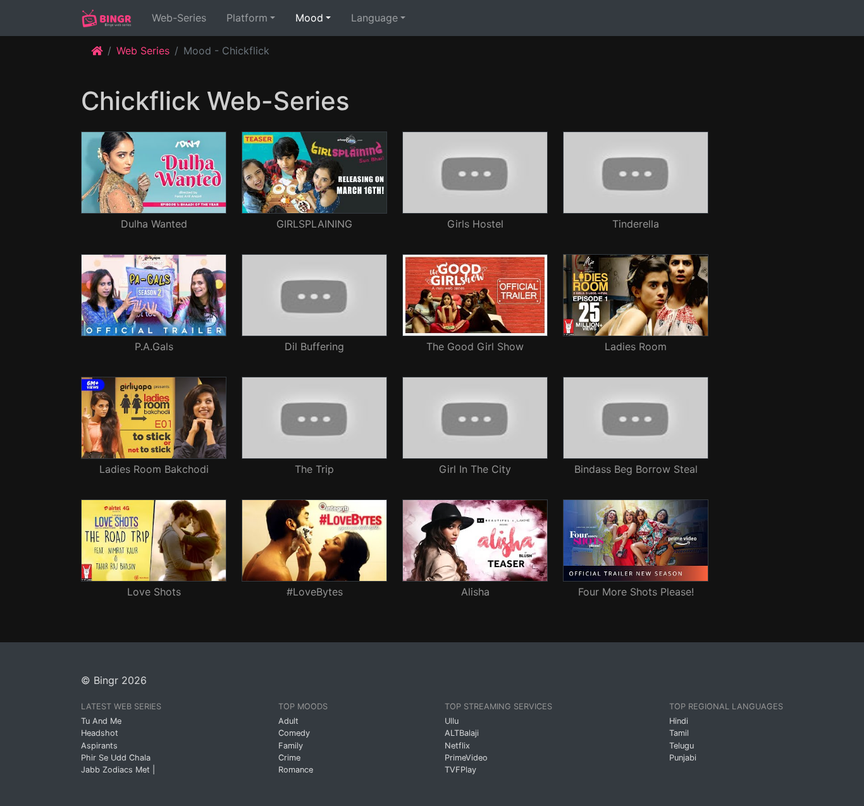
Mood (309, 17)
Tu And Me (101, 721)
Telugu (681, 745)
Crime (289, 757)
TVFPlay (460, 769)
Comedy (294, 733)
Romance (295, 769)
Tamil (679, 733)
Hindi (678, 721)
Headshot (99, 733)
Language (374, 17)
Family (290, 745)
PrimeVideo (466, 757)
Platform (247, 17)
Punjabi (682, 757)
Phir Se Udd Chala (116, 757)
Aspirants (99, 745)
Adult (288, 721)
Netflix (457, 745)
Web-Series (181, 17)
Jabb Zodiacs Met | (118, 769)
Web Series (143, 50)
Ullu (452, 721)
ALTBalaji (462, 733)
